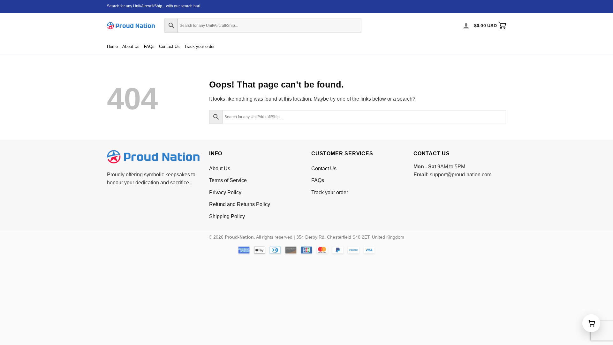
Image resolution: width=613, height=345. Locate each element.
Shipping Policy (227, 216)
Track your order (199, 46)
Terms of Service (228, 180)
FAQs (149, 46)
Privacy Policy (225, 192)
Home (112, 46)
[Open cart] (591, 323)
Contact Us (169, 46)
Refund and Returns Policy (239, 204)
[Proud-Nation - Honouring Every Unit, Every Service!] (131, 25)
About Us (131, 46)
